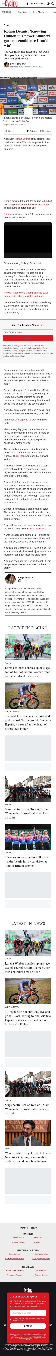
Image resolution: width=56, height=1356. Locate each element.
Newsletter (47, 131)
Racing (6, 25)
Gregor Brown (19, 64)
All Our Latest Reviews (14, 1270)
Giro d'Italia (38, 1237)
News (40, 67)
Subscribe (39, 3)
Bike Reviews (41, 1270)
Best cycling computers (41, 1259)
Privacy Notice (35, 348)
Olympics (37, 1242)
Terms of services (34, 346)
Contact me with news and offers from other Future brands (28, 1319)
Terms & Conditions (25, 1338)
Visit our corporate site (36, 1346)
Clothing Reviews (41, 1275)
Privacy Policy (37, 1336)
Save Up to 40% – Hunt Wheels (31, 12)
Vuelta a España (18, 419)
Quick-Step (19, 456)
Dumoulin (9, 214)
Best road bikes (15, 1254)
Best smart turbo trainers (14, 1259)
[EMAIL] (20, 581)
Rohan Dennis (22, 139)
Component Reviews (14, 1275)
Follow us (33, 131)
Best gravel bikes (41, 1254)
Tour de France (18, 1237)
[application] (28, 239)
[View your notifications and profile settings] (27, 3)
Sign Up (28, 1326)
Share (10, 131)
